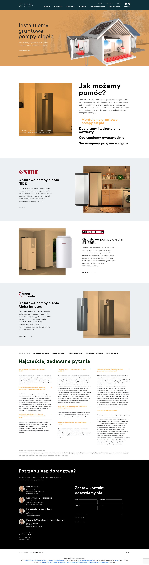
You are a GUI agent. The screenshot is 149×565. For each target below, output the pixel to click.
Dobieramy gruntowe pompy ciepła (35, 454)
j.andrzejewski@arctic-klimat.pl (34, 504)
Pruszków (81, 562)
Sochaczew (81, 560)
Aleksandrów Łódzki (47, 562)
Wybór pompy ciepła (112, 353)
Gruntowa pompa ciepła (24, 452)
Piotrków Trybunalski (29, 560)
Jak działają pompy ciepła (41, 353)
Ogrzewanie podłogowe (98, 6)
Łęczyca (117, 560)
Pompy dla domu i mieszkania (26, 450)
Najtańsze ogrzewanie (105, 452)
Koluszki (55, 562)
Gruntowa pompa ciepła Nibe (89, 454)
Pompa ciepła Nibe (76, 454)
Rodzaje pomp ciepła (58, 353)
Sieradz (51, 560)
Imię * (77, 499)
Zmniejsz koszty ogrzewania (94, 353)
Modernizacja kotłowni (66, 454)
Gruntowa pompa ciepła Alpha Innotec (52, 455)
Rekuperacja (82, 6)
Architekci (127, 6)
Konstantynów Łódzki (63, 562)
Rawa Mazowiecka (89, 560)
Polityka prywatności (37, 552)
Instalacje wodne (114, 6)
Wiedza (128, 552)
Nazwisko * (103, 499)
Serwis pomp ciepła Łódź (39, 450)
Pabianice (45, 560)
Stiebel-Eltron (25, 455)
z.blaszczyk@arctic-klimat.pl (33, 515)
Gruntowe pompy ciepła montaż (51, 452)
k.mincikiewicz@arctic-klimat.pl (34, 526)
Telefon (78, 505)
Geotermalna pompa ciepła (37, 452)
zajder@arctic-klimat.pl (32, 493)
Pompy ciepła (70, 6)
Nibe (97, 454)
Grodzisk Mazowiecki (103, 562)
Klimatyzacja (58, 6)
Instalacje (47, 6)
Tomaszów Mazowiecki (59, 560)
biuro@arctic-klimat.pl (24, 539)
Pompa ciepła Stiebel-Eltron (105, 454)
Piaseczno (87, 562)
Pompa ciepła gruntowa (94, 452)
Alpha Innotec (65, 455)
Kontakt (119, 3)
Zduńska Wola (39, 560)
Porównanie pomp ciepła (75, 353)
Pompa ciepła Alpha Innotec (35, 455)
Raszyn (92, 562)
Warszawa (72, 562)
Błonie (96, 562)
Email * (102, 505)
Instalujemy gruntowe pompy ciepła (52, 454)
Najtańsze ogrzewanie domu (81, 452)
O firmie (100, 3)
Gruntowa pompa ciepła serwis (66, 452)
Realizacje (110, 3)
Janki (76, 562)
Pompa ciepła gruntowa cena (118, 452)
